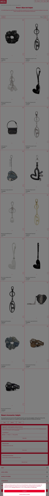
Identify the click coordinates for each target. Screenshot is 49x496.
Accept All (24, 491)
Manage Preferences (16, 487)
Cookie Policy (34, 487)
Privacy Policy (27, 487)
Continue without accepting (24, 494)
